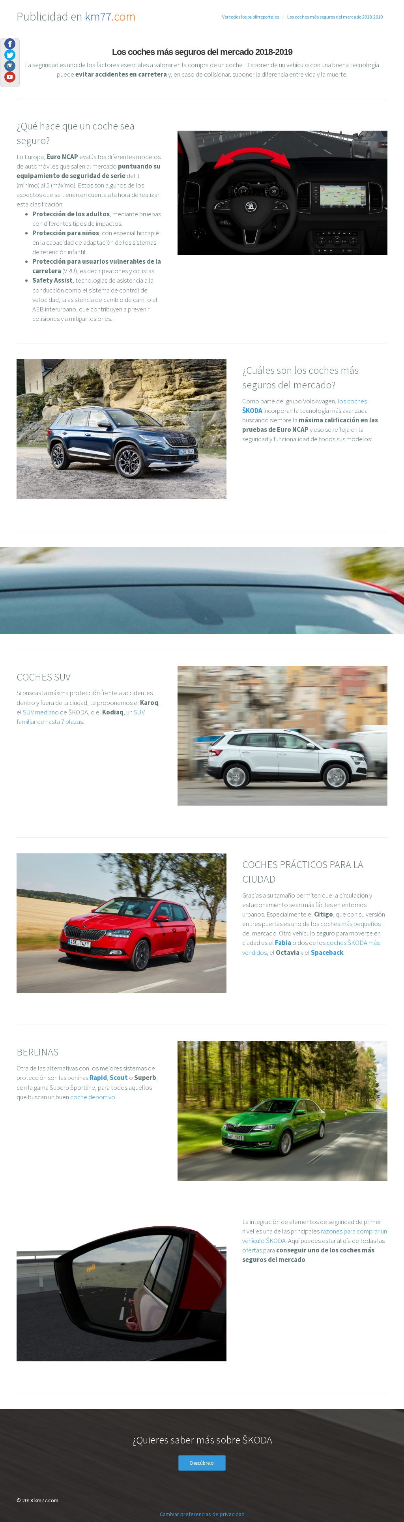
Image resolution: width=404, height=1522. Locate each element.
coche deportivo (92, 1097)
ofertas (252, 1250)
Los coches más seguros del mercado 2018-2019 (335, 17)
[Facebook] (9, 43)
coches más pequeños (350, 923)
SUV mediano (41, 712)
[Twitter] (9, 54)
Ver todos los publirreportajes (250, 17)
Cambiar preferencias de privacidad (202, 1514)
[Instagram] (9, 65)
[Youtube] (9, 76)
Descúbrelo (202, 1463)
